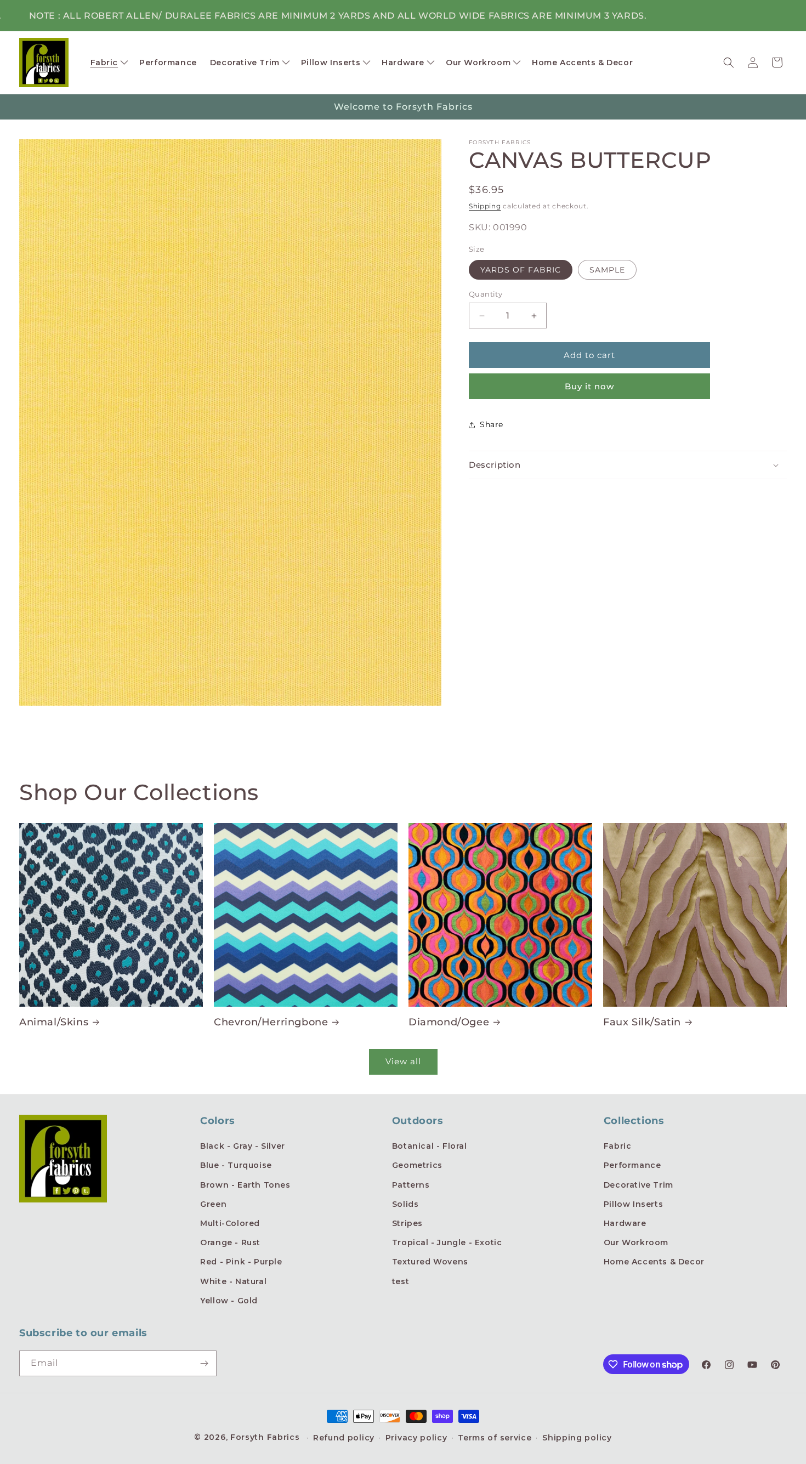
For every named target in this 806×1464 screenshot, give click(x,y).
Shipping (485, 206)
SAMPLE (607, 270)
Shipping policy (577, 1438)
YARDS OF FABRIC (520, 270)
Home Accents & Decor (654, 1262)
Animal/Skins (53, 1022)
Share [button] (491, 425)
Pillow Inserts (633, 1204)
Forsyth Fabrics (266, 1437)
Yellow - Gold (229, 1301)
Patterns (411, 1185)
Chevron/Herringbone (271, 1022)
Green (213, 1204)
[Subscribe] (204, 1363)
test (400, 1281)
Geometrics (417, 1165)
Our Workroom (636, 1242)
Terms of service (494, 1438)
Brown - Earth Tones (245, 1185)
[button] (108, 62)
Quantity (485, 294)
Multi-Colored (230, 1223)
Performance (632, 1165)
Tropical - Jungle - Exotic (447, 1242)
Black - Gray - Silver (242, 1146)
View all (403, 1061)
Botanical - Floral (429, 1146)
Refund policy (343, 1438)
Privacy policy (416, 1438)
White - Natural (233, 1281)
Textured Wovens (430, 1262)
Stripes (407, 1223)
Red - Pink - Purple (241, 1262)
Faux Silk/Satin (642, 1022)
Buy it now (589, 386)
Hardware (625, 1223)
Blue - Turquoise (236, 1165)
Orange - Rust (230, 1242)
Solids (405, 1204)
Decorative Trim (638, 1185)
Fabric (618, 1146)
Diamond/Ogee (448, 1022)
